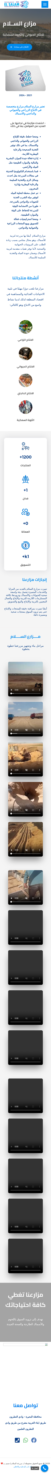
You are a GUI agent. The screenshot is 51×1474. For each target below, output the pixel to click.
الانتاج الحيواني (25, 366)
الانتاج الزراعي (25, 339)
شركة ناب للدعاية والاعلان (24, 1467)
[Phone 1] (17, 1440)
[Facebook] (34, 1440)
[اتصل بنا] (44, 1468)
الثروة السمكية (25, 420)
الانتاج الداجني (25, 393)
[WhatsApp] (25, 1440)
